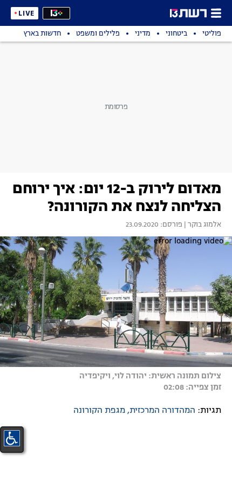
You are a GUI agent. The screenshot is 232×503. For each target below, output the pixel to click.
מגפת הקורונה (99, 410)
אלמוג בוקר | (201, 225)
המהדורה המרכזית (162, 410)
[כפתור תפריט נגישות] (12, 438)
